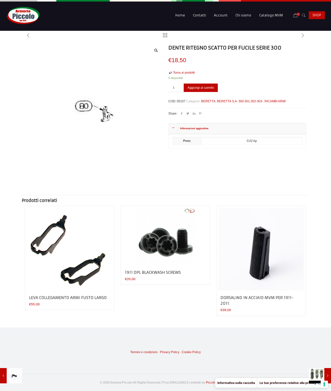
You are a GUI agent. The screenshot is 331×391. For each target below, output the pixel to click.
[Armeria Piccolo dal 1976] (23, 15)
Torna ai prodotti (183, 72)
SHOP (317, 15)
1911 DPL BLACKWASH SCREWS (153, 272)
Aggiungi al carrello (201, 87)
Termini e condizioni (143, 352)
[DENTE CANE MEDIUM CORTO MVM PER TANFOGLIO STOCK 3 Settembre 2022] (11, 375)
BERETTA (208, 101)
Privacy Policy (169, 352)
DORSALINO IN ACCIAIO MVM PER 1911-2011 (257, 300)
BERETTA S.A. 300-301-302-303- (240, 101)
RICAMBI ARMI (275, 101)
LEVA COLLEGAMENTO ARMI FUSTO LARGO (68, 297)
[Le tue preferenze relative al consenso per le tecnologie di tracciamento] (324, 384)
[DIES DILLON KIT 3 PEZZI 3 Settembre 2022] (320, 375)
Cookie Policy (191, 352)
